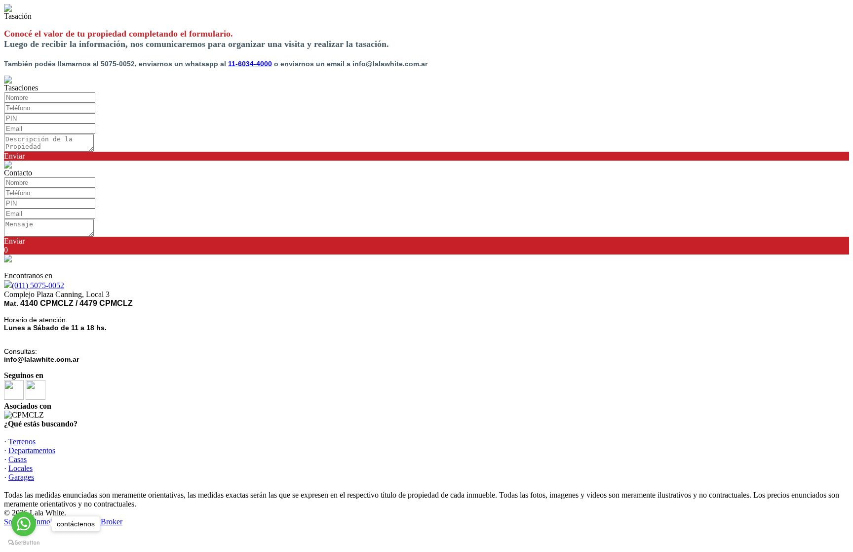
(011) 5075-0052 (38, 285)
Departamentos (31, 450)
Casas (17, 459)
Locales (20, 468)
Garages (21, 477)
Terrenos (22, 441)
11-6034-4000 (250, 64)
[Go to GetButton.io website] (23, 542)
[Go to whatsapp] (23, 523)
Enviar (14, 156)
